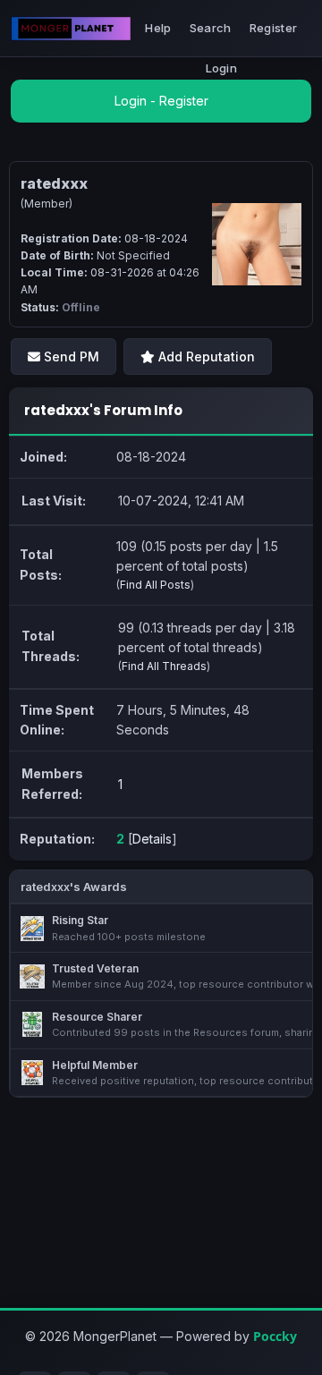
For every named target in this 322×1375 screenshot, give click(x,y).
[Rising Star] (32, 928)
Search (211, 28)
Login (222, 68)
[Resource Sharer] (32, 1024)
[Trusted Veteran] (32, 976)
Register (273, 28)
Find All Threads (164, 666)
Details (152, 838)
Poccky (275, 1336)
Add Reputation (205, 356)
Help (158, 28)
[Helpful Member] (32, 1072)
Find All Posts (155, 584)
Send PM (69, 356)
